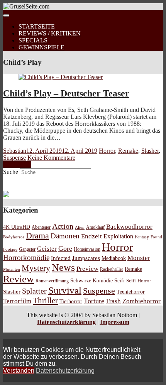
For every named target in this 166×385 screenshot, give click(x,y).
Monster (138, 258)
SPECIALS (33, 40)
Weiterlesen (17, 164)
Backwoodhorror (129, 226)
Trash (113, 301)
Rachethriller (111, 269)
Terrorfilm (17, 301)
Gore (65, 248)
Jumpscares (86, 258)
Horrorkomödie (26, 257)
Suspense (14, 157)
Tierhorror (70, 301)
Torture (94, 301)
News (63, 267)
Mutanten (11, 269)
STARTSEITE (37, 26)
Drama (37, 235)
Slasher (150, 150)
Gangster (27, 249)
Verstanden (18, 370)
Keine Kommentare (51, 157)
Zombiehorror (141, 301)
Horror (107, 150)
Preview (87, 268)
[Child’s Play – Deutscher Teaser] (61, 77)
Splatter (34, 291)
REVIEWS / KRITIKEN (50, 33)
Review (18, 279)
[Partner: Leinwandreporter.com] (6, 195)
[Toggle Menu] (6, 15)
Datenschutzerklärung (66, 322)
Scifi (119, 280)
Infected (61, 258)
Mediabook (114, 258)
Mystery (36, 268)
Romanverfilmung (52, 281)
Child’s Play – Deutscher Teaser (66, 93)
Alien (80, 227)
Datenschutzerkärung (65, 370)
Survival (64, 290)
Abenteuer (41, 227)
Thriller (45, 300)
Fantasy (142, 237)
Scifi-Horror (138, 281)
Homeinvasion (87, 249)
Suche (10, 172)
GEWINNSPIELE (41, 47)
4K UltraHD (16, 227)
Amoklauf (95, 227)
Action (62, 226)
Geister (47, 248)
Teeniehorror (131, 292)
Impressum (114, 322)
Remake (128, 150)
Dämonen (65, 236)
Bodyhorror (13, 237)
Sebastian (14, 150)
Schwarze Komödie (91, 280)
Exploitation (118, 236)
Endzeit (91, 236)
